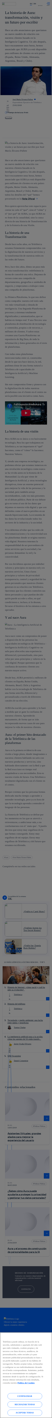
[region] (26, 1375)
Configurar (24, 1396)
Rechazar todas (25, 1404)
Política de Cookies (26, 1383)
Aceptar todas (25, 1412)
